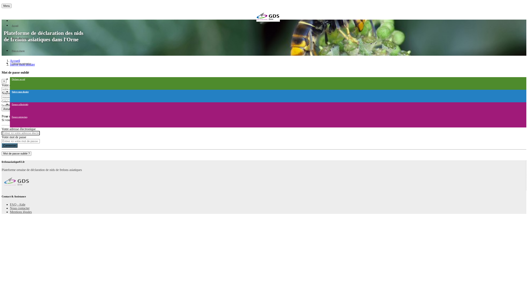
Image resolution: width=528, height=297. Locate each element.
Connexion (9, 145)
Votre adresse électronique (19, 129)
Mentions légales (21, 212)
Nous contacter (19, 208)
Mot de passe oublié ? (16, 153)
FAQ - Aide (17, 204)
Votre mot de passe (14, 137)
